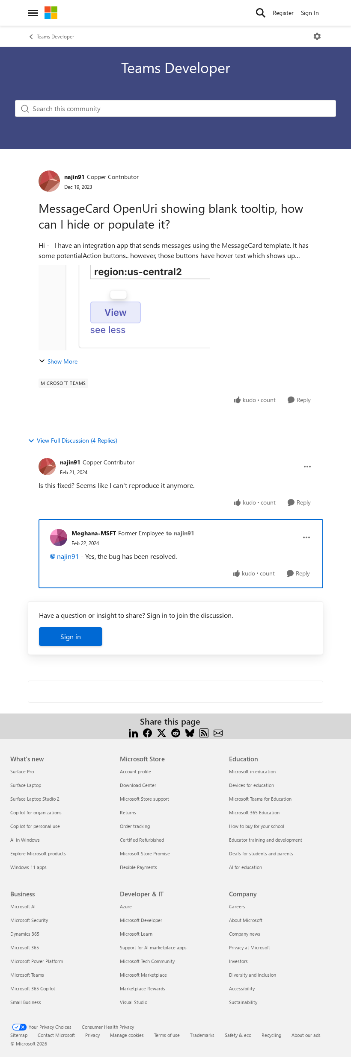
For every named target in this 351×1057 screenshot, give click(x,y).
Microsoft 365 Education (254, 812)
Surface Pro (22, 771)
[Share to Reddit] (175, 731)
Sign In (310, 13)
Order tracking (135, 826)
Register (283, 13)
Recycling (271, 1035)
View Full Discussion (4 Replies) (77, 440)
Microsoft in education (252, 771)
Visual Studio (133, 1002)
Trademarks (202, 1035)
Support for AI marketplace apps (153, 947)
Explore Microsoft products (38, 853)
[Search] (261, 13)
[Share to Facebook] (147, 731)
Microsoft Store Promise (145, 853)
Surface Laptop (25, 785)
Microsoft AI (23, 906)
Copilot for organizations (36, 812)
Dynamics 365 (24, 934)
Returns (128, 812)
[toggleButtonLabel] (317, 36)
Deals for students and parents (261, 853)
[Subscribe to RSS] (203, 731)
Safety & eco (238, 1035)
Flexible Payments (138, 867)
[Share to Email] (218, 731)
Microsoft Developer (141, 920)
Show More (62, 361)
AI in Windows (25, 840)
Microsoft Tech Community (147, 961)
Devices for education (251, 785)
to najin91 (180, 533)
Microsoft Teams (27, 975)
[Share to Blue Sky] (189, 731)
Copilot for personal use (35, 826)
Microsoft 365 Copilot (32, 988)
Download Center (138, 785)
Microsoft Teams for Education (260, 799)
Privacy (92, 1035)
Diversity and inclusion (252, 975)
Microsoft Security (29, 920)
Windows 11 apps (28, 867)
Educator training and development (265, 840)
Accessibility (242, 988)
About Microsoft (245, 920)
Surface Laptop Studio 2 (34, 799)
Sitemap (18, 1035)
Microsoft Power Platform (36, 961)
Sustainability (243, 1002)
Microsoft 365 (24, 947)
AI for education (245, 867)
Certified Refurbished (142, 840)
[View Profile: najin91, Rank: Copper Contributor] (49, 181)
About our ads (306, 1035)
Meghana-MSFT (93, 533)
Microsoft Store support (144, 799)
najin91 (74, 177)
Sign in (70, 636)
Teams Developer (55, 36)
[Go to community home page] (51, 12)
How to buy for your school (256, 826)
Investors (238, 961)
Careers (237, 906)
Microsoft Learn (136, 934)
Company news (244, 934)
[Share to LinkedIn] (133, 731)
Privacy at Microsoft (249, 947)
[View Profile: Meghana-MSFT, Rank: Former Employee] (58, 537)
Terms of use (167, 1035)
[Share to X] (161, 731)
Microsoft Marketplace (143, 975)
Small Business (25, 1002)
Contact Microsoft (56, 1035)
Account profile (135, 771)
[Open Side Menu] (33, 12)
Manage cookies (127, 1035)
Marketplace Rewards (142, 988)
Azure (126, 906)
